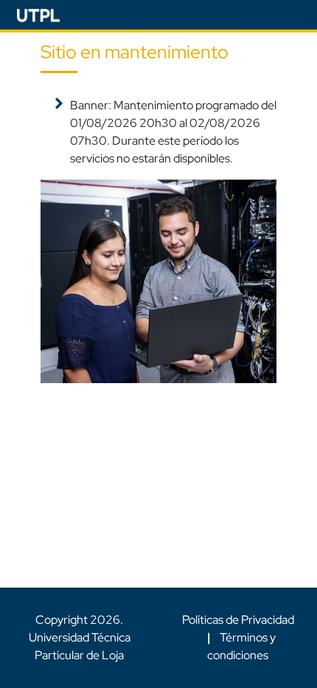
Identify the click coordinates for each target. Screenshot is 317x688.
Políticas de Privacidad (238, 619)
